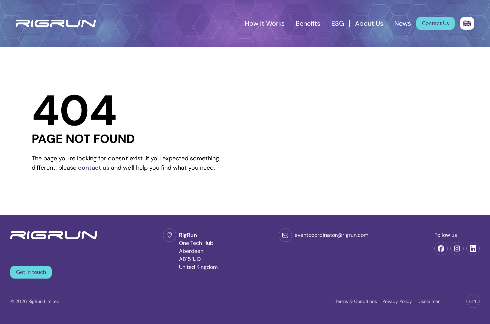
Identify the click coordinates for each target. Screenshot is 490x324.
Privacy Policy (397, 301)
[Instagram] (457, 248)
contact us (93, 168)
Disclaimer (428, 301)
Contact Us (435, 23)
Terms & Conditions (356, 301)
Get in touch (31, 272)
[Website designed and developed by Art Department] (473, 301)
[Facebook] (441, 248)
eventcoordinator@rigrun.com (331, 234)
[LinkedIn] (473, 248)
